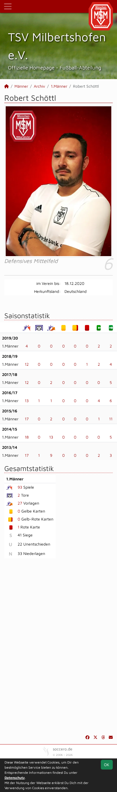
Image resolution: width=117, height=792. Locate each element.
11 (110, 418)
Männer (21, 86)
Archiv (39, 86)
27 (20, 503)
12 (27, 364)
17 (27, 418)
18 (27, 437)
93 (20, 487)
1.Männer (59, 86)
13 (27, 400)
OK (106, 764)
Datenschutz (15, 777)
